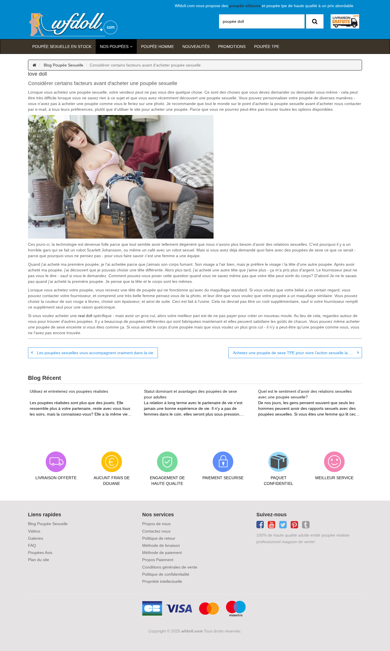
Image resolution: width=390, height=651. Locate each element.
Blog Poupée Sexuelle (63, 65)
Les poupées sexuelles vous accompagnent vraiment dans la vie (95, 352)
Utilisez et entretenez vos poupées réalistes (69, 391)
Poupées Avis (40, 552)
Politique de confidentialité (165, 574)
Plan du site (38, 559)
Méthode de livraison (161, 545)
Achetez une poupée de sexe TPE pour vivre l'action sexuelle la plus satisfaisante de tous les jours (297, 352)
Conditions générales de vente (169, 567)
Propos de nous (156, 523)
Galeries (35, 538)
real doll (85, 315)
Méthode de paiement (162, 552)
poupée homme (157, 46)
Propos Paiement (157, 559)
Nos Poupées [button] (114, 46)
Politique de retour (158, 538)
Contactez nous (156, 531)
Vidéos (34, 531)
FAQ (32, 545)
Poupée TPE (266, 46)
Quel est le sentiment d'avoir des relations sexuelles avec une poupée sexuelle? (305, 394)
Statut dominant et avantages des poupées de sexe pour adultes (190, 394)
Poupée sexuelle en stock (61, 46)
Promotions (232, 46)
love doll (37, 74)
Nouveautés (196, 46)
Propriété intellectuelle (162, 581)
